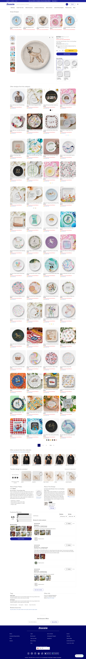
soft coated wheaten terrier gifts (22, 609)
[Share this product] (49, 37)
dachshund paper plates (32, 609)
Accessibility (59, 657)
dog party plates (13, 609)
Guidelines (55, 657)
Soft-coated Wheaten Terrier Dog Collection (18, 451)
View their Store (51, 506)
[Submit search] (67, 4)
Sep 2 (59, 46)
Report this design (71, 496)
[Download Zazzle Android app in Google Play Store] (55, 653)
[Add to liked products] (52, 37)
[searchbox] (41, 4)
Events (12, 1)
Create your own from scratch (38, 497)
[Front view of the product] (35, 55)
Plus (16, 1)
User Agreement (45, 657)
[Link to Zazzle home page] (10, 4)
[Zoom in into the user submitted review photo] (12, 528)
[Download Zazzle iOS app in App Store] (47, 653)
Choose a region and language (41, 646)
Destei (67, 43)
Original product (41, 538)
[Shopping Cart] (77, 4)
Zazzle (7, 1)
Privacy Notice (50, 657)
